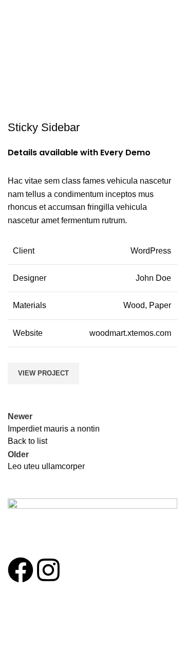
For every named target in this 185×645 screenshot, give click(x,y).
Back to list (27, 441)
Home (60, 56)
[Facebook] (20, 570)
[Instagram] (48, 570)
